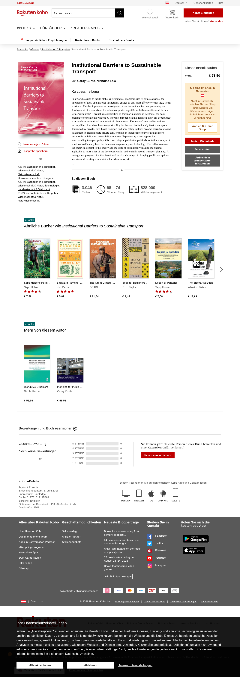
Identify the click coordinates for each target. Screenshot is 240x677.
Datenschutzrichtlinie (154, 601)
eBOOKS (24, 28)
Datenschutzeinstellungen (183, 601)
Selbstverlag (69, 531)
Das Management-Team (33, 536)
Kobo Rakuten (32, 12)
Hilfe (220, 2)
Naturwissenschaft (29, 174)
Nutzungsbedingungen (127, 601)
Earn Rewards (25, 2)
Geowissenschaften (29, 177)
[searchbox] (88, 12)
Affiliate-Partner (71, 536)
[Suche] (119, 12)
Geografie (48, 177)
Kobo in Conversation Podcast (37, 541)
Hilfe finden (25, 562)
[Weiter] (221, 269)
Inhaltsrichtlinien (209, 601)
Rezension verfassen (157, 455)
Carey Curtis (86, 81)
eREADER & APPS (85, 28)
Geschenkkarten (203, 2)
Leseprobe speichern (35, 150)
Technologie (52, 185)
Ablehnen (90, 665)
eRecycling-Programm (32, 547)
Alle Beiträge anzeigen (118, 576)
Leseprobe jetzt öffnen (36, 144)
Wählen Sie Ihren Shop (202, 127)
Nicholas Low (106, 81)
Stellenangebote (71, 541)
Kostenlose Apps (28, 552)
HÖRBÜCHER (51, 28)
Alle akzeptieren (40, 665)
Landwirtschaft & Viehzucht (34, 189)
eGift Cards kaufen (30, 557)
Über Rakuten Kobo (30, 531)
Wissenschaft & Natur (30, 170)
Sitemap (23, 568)
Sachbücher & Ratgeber (41, 166)
